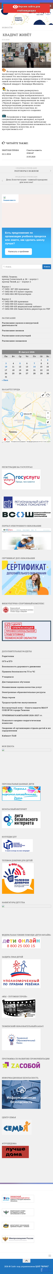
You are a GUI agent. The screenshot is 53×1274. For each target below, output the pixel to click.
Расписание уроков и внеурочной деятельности (20, 324)
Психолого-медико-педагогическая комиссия (21, 721)
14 (34, 366)
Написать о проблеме (18, 251)
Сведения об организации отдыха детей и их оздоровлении (26, 729)
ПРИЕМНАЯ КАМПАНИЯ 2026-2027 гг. (22, 715)
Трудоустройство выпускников (19, 702)
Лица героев (8, 697)
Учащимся (8, 676)
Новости (7, 27)
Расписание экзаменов (14, 341)
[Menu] (50, 6)
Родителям (8, 656)
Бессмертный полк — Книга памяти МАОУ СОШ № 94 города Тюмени (25, 709)
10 (6, 366)
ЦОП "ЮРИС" (42, 1266)
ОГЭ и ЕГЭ (7, 661)
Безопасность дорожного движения (21, 666)
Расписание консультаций (16, 335)
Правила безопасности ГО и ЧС (18, 671)
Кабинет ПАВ (9, 735)
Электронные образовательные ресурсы (24, 692)
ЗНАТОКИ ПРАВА (10, 150)
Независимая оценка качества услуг (22, 687)
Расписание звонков (13, 330)
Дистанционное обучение (16, 682)
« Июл (5, 380)
